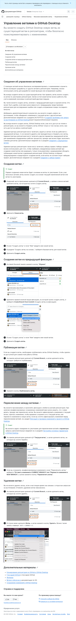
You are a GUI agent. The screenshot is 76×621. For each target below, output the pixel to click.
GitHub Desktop (27, 16)
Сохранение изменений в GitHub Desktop (22, 583)
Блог (68, 614)
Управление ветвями (61, 16)
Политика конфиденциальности (12, 602)
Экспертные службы (59, 614)
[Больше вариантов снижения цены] (25, 46)
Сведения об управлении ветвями (23, 81)
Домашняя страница (13, 16)
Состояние (42, 614)
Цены (49, 614)
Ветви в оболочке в (14, 580)
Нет (16, 599)
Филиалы (10, 577)
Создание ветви (13, 164)
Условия (20, 614)
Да (8, 599)
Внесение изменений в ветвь (43, 16)
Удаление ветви (13, 480)
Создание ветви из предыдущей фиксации (28, 259)
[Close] (70, 3)
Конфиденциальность (31, 614)
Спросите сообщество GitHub (50, 599)
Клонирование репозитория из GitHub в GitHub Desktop (27, 572)
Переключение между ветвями (21, 403)
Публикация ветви (14, 347)
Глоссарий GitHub (13, 575)
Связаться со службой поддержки (52, 601)
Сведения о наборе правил (50, 158)
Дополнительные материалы (20, 567)
